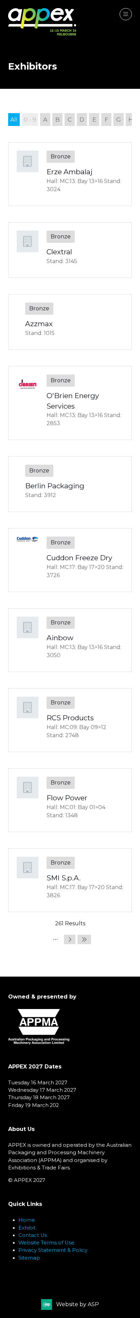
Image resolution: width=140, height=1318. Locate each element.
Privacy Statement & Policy (52, 1250)
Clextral (59, 252)
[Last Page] (84, 939)
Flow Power (67, 798)
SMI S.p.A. (64, 878)
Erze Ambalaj (69, 171)
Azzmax (39, 323)
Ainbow (60, 638)
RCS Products (70, 718)
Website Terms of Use (46, 1243)
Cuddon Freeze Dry (79, 557)
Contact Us (32, 1235)
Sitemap (29, 1258)
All (14, 119)
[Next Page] (69, 939)
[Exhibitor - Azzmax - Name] (70, 322)
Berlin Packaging (54, 486)
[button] (126, 14)
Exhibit (27, 1228)
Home (26, 1220)
